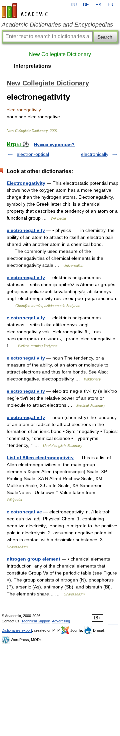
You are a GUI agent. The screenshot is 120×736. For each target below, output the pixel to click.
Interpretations (32, 66)
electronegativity (26, 230)
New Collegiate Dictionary (60, 54)
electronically (94, 154)
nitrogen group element (33, 559)
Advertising (61, 621)
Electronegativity (26, 183)
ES (98, 5)
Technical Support (35, 621)
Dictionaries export (17, 630)
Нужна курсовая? (54, 144)
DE (86, 5)
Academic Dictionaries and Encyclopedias (57, 24)
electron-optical (33, 154)
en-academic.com (26, 10)
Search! (105, 37)
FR (110, 5)
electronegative (24, 511)
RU (74, 5)
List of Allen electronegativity (40, 457)
